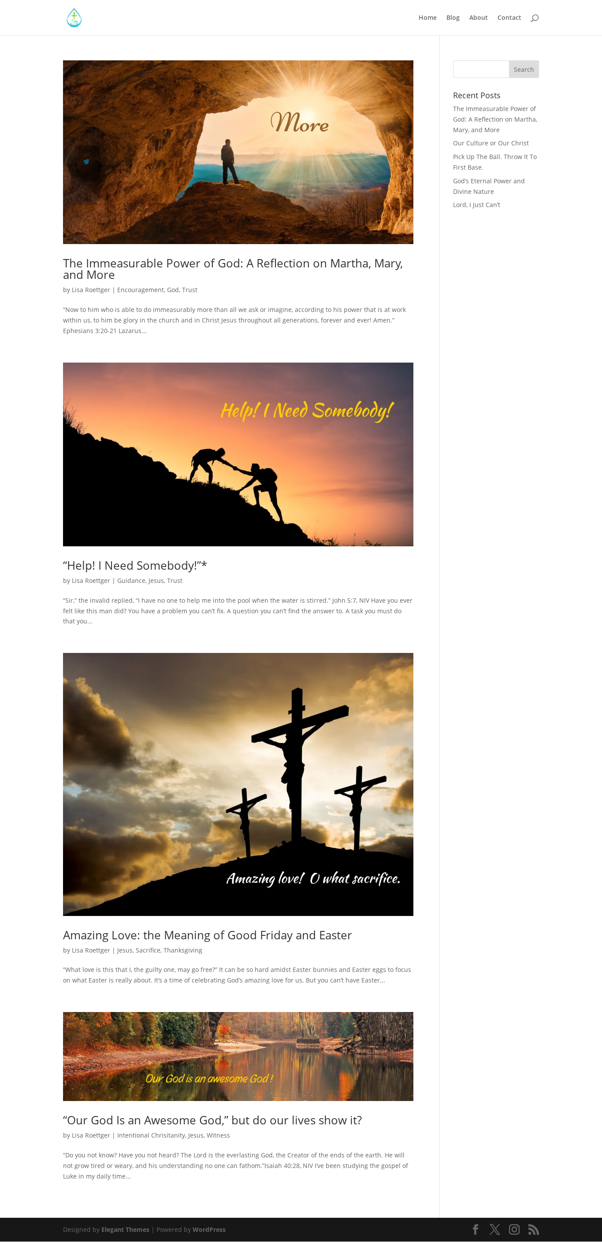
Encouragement (140, 289)
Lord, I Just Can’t (476, 204)
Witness (218, 1135)
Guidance (131, 580)
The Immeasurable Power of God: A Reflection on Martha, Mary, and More (233, 268)
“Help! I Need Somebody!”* (135, 565)
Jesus (156, 580)
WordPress (209, 1229)
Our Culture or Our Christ (491, 143)
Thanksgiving (183, 950)
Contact (509, 18)
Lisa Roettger (91, 289)
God (173, 289)
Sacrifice (148, 950)
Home (428, 18)
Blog (453, 18)
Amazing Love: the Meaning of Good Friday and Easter (207, 935)
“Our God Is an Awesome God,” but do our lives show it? (212, 1120)
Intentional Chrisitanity (151, 1135)
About (478, 18)
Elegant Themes (125, 1229)
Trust (189, 289)
